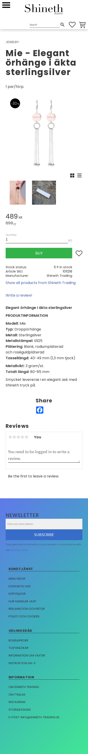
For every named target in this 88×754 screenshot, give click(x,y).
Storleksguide (20, 710)
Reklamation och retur (27, 609)
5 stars (26, 437)
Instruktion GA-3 (22, 663)
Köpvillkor (17, 594)
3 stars (18, 437)
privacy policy (19, 550)
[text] (44, 217)
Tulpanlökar (18, 648)
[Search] (62, 25)
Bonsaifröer (18, 640)
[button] (6, 5)
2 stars (14, 437)
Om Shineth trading (24, 687)
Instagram (17, 702)
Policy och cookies (24, 616)
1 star (10, 437)
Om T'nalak (17, 694)
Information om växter (27, 655)
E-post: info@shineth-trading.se (34, 717)
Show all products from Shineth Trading (41, 282)
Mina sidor (17, 579)
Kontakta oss (20, 586)
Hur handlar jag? (22, 601)
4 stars (22, 437)
